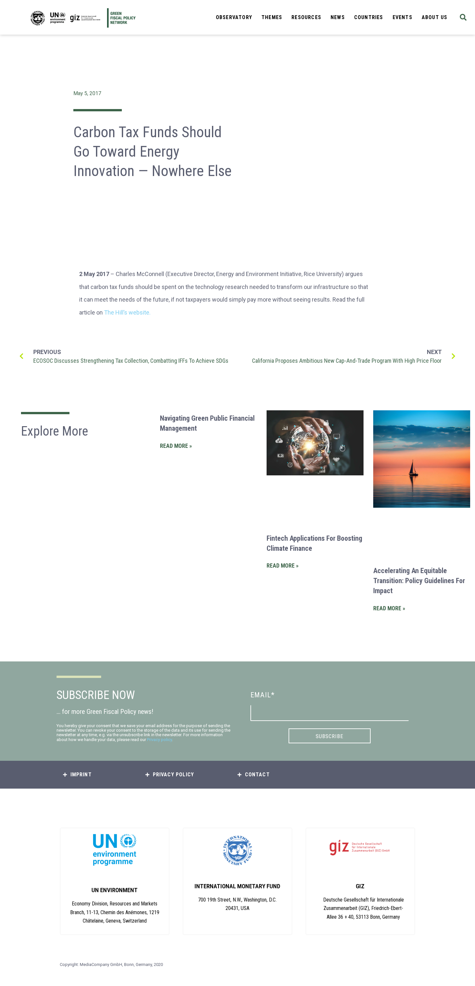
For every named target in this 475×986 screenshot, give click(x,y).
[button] (463, 17)
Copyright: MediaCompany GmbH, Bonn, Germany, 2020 (111, 964)
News (338, 17)
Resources (306, 17)
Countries (368, 17)
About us (435, 17)
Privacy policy (159, 739)
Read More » (176, 446)
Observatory (234, 17)
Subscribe (329, 736)
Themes (271, 17)
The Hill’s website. (127, 312)
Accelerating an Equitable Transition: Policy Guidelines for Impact (419, 581)
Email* (262, 695)
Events (402, 17)
